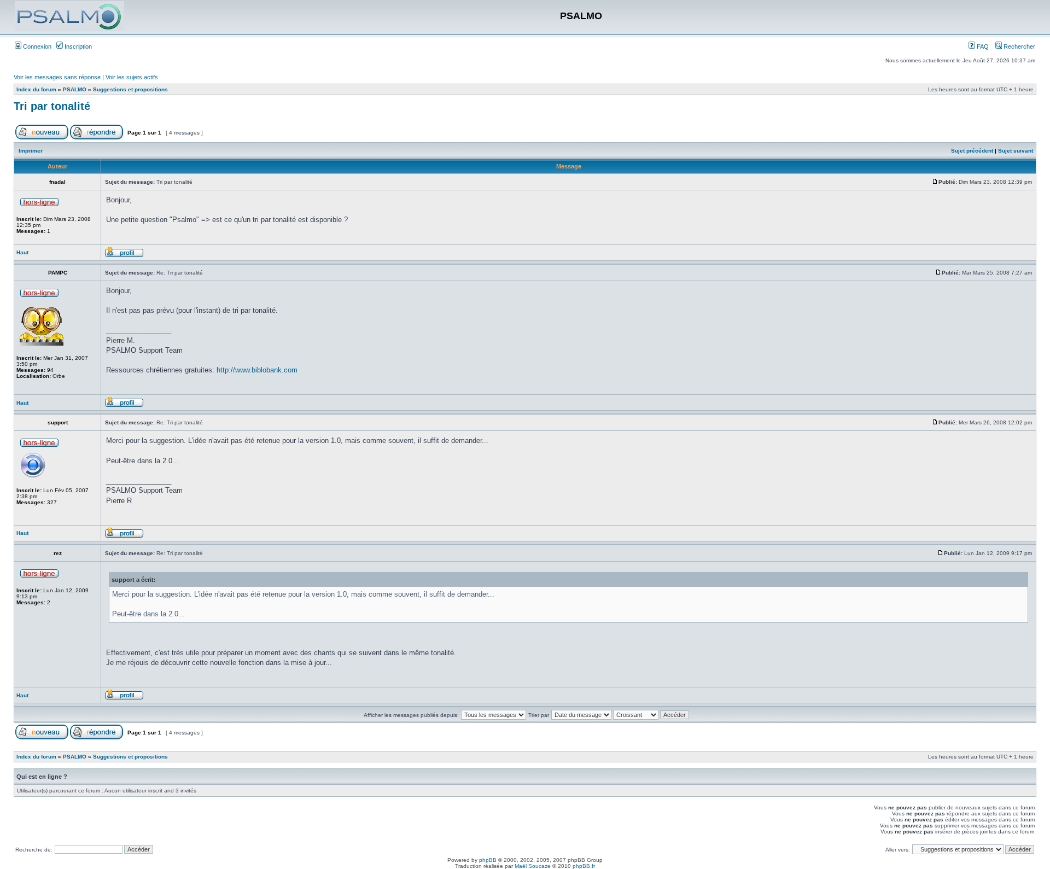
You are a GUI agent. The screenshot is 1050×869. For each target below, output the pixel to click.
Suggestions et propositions (130, 89)
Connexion (36, 46)
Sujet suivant (1015, 151)
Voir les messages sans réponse (57, 77)
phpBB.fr (584, 866)
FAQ (982, 46)
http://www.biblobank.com (257, 370)
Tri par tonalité (52, 106)
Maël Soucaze (533, 866)
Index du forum (36, 89)
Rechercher (1018, 46)
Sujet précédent (972, 151)
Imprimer (31, 151)
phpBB (488, 860)
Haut (22, 252)
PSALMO (74, 89)
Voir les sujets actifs (132, 77)
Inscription (77, 46)
